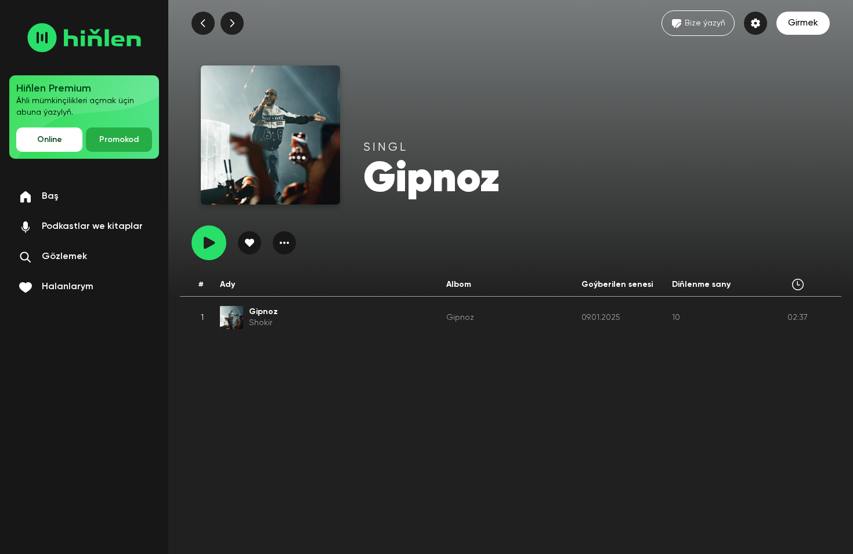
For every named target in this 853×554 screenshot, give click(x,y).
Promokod (119, 140)
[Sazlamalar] (755, 23)
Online (49, 140)
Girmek (803, 23)
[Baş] (84, 37)
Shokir (260, 323)
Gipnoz (460, 318)
